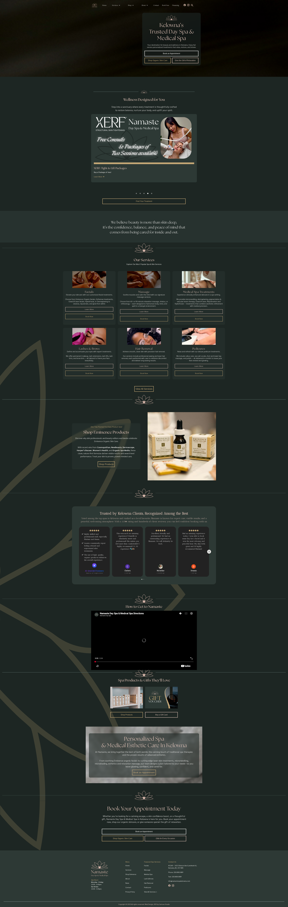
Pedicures (147, 887)
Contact (156, 5)
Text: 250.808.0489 (175, 877)
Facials (146, 865)
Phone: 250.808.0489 (175, 872)
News (127, 883)
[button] (116, 5)
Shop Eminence (130, 874)
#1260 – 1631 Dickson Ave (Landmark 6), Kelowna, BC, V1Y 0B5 (182, 866)
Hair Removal (148, 883)
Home (104, 5)
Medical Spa (148, 874)
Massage (147, 870)
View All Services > (150, 892)
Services (115, 5)
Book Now (165, 5)
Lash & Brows (148, 879)
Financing (175, 5)
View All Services (144, 389)
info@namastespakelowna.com (179, 881)
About (127, 879)
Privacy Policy (130, 892)
